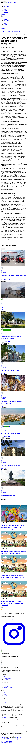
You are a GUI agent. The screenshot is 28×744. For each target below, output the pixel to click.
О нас (5, 692)
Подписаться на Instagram (7, 648)
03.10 (2, 309)
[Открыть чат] (1, 661)
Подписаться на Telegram (9, 619)
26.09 (2, 468)
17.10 (5, 309)
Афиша (6, 12)
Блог (5, 9)
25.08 (8, 436)
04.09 (2, 279)
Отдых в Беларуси (8, 687)
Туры (5, 5)
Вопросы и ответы (9, 700)
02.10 (8, 279)
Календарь (6, 7)
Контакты (6, 695)
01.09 (8, 341)
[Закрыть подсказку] (1, 649)
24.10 (5, 468)
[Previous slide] (2, 249)
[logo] (11, 2)
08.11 (5, 373)
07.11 (8, 309)
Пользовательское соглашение (9, 740)
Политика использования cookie (12, 740)
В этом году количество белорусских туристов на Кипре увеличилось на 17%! (13, 577)
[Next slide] (4, 249)
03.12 (2, 406)
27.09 (2, 373)
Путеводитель (7, 676)
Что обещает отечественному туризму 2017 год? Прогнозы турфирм (13, 552)
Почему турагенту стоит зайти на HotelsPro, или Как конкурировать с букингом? (13, 603)
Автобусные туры (8, 684)
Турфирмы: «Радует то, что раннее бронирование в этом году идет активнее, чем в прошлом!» (12, 527)
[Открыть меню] (3, 2)
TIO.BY (4, 737)
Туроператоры (7, 678)
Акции (5, 10)
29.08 (5, 341)
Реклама (6, 702)
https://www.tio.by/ (5, 717)
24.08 (5, 436)
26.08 (2, 341)
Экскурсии (7, 6)
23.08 (2, 436)
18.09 (5, 279)
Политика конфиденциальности (9, 738)
